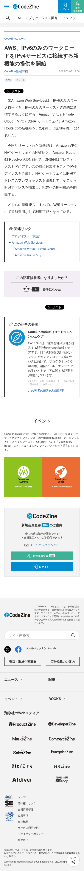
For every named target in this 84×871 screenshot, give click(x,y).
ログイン (44, 567)
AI (19, 17)
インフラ (68, 17)
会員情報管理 (25, 809)
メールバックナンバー (45, 545)
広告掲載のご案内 (63, 661)
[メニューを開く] (6, 6)
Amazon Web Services (27, 242)
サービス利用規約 (28, 827)
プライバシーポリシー (31, 833)
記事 (51, 679)
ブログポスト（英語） (27, 236)
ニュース (20, 79)
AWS (8, 79)
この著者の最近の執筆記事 (46, 390)
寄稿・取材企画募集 (22, 661)
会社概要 (23, 821)
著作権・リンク (27, 803)
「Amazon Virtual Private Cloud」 (35, 249)
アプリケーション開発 (41, 17)
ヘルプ (22, 797)
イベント (11, 698)
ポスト (15, 91)
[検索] (7, 18)
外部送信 (23, 839)
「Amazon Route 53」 (27, 255)
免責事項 (23, 815)
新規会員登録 (43, 556)
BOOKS (54, 698)
